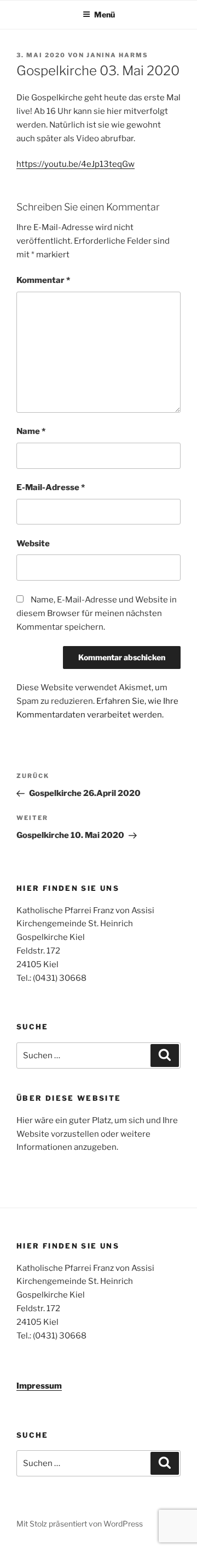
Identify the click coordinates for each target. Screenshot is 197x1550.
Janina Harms (117, 55)
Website (33, 543)
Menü (104, 14)
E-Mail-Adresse (50, 487)
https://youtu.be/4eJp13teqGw (75, 164)
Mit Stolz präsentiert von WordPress (79, 1523)
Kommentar (43, 280)
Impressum (39, 1386)
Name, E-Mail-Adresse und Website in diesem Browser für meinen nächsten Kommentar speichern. (96, 613)
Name (30, 431)
